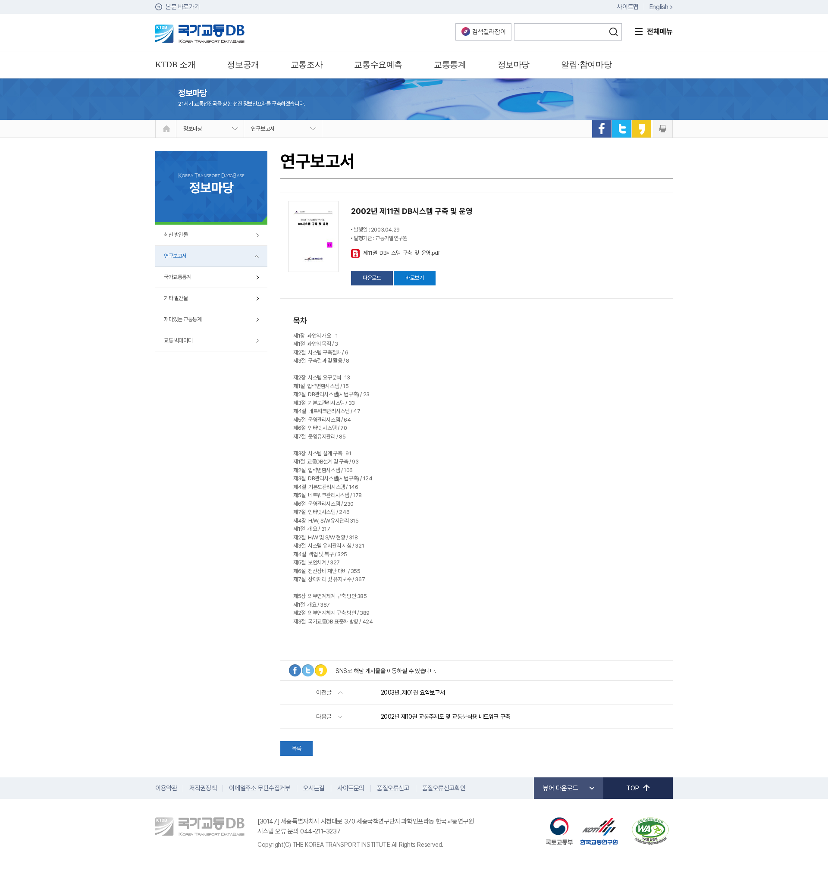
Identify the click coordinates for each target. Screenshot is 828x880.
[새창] (602, 129)
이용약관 (166, 788)
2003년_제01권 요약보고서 (413, 692)
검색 (613, 32)
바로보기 (414, 278)
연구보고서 (263, 128)
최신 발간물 (176, 235)
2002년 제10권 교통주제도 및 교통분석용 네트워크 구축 (445, 716)
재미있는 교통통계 (182, 319)
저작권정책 (202, 788)
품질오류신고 (393, 788)
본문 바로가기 (183, 7)
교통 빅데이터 (178, 340)
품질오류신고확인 (444, 788)
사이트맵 (627, 7)
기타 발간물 (176, 298)
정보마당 (192, 128)
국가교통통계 (177, 277)
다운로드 (372, 278)
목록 (296, 748)
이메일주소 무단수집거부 (259, 788)
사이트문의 (350, 788)
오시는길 (314, 788)
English (658, 7)
